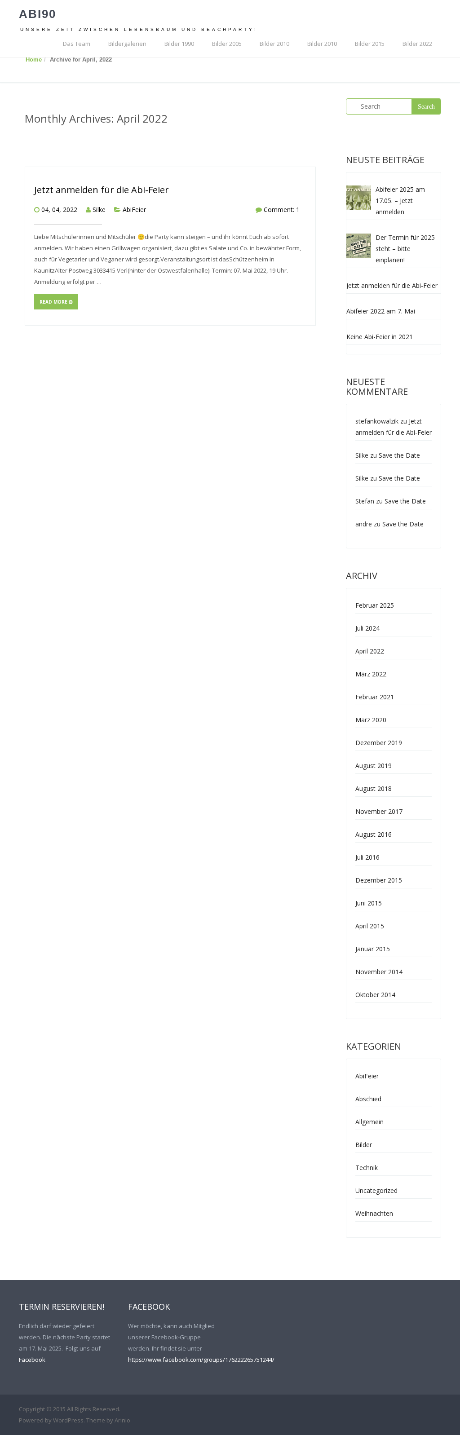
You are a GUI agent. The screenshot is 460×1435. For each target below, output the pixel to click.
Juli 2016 (367, 857)
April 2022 (369, 651)
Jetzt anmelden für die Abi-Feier (101, 190)
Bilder (363, 1144)
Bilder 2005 (227, 44)
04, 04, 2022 (59, 209)
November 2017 (378, 811)
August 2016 (373, 834)
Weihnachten (374, 1213)
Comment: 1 (282, 209)
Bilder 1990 (179, 44)
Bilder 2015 (370, 44)
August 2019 (373, 765)
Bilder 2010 (274, 44)
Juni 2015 (368, 903)
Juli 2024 (367, 628)
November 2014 (378, 971)
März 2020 (370, 719)
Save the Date (399, 455)
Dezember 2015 (378, 880)
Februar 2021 (374, 697)
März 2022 (370, 674)
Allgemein (369, 1121)
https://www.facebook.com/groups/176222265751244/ (201, 1360)
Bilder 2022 (417, 44)
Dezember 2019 (378, 742)
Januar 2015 (372, 949)
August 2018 (373, 788)
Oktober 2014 (375, 994)
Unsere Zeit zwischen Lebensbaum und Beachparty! (139, 29)
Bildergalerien (127, 44)
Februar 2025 (374, 605)
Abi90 (37, 14)
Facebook (32, 1360)
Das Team (76, 44)
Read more (54, 302)
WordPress (68, 1420)
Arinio (122, 1420)
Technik (366, 1167)
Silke (99, 209)
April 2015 (369, 926)
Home (34, 59)
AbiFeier (134, 209)
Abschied (368, 1099)
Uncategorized (376, 1190)
